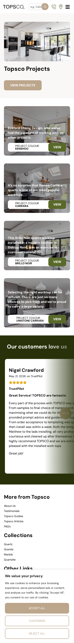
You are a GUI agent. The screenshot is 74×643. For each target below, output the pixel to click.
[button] (67, 6)
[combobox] (38, 6)
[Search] (45, 6)
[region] (37, 606)
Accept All (37, 608)
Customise (37, 621)
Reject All (37, 633)
